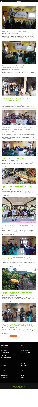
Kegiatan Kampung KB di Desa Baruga (16, 158)
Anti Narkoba (3, 372)
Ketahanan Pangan (4, 377)
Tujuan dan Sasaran (4, 347)
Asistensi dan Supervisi (5, 350)
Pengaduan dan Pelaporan (6, 357)
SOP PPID (23, 348)
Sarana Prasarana (24, 365)
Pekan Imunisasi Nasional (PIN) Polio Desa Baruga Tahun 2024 (18, 99)
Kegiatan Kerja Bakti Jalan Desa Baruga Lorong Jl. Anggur (17, 293)
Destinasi (23, 372)
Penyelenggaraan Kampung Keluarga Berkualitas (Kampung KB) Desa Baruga (17, 258)
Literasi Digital (3, 370)
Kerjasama (23, 373)
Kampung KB (3, 365)
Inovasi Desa (3, 367)
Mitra (22, 370)
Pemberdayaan (4, 368)
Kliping (22, 377)
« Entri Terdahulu (13, 335)
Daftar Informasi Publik (25, 352)
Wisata (22, 375)
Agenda (22, 368)
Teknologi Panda (21, 387)
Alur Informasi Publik (25, 350)
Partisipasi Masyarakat (5, 352)
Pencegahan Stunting (5, 375)
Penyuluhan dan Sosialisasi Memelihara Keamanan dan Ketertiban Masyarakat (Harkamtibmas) (17, 129)
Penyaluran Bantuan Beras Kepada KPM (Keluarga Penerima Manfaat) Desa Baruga (18, 325)
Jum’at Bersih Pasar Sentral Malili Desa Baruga (16, 187)
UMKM (22, 367)
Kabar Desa (16, 33)
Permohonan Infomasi (25, 355)
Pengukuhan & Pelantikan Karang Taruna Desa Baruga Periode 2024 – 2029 (18, 226)
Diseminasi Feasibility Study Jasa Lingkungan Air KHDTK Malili (14, 66)
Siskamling (3, 373)
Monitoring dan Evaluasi (5, 355)
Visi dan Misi (3, 348)
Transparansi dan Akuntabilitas (7, 359)
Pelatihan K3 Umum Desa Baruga (14, 31)
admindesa (6, 33)
